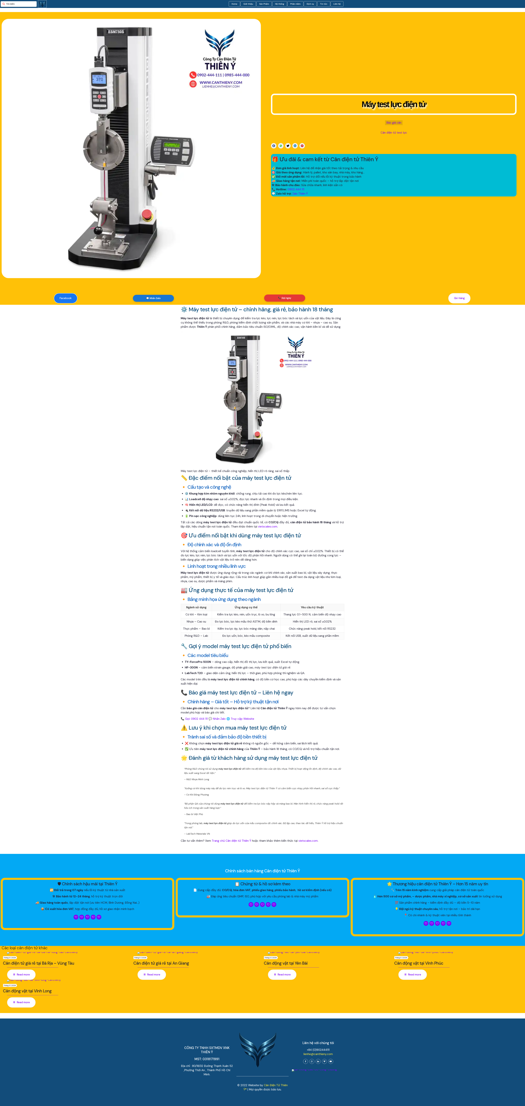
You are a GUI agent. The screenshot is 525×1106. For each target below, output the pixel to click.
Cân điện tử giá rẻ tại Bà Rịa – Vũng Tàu (38, 963)
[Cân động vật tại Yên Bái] (330, 953)
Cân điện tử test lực (394, 133)
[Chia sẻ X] (288, 145)
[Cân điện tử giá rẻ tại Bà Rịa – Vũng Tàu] (69, 953)
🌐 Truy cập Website (240, 719)
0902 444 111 (296, 189)
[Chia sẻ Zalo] (281, 145)
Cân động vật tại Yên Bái (286, 963)
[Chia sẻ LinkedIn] (295, 145)
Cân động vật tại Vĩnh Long (27, 991)
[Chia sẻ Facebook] (273, 145)
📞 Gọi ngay (284, 297)
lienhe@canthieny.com (318, 1054)
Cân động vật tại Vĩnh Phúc (418, 963)
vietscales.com (267, 526)
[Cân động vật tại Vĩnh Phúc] (460, 953)
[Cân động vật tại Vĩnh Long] (69, 981)
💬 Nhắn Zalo (153, 298)
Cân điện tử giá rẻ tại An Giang (161, 963)
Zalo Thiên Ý (300, 194)
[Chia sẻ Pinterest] (302, 145)
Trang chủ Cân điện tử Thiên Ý (231, 841)
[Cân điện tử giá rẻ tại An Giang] (199, 953)
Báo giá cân (393, 123)
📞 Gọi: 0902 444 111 (194, 719)
